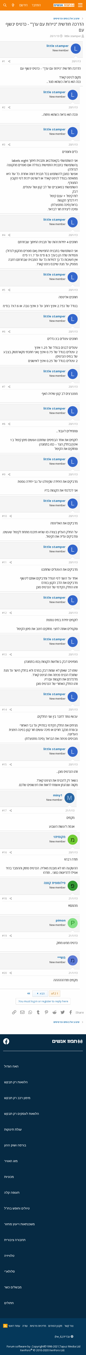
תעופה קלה (11, 1192)
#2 (3, 107)
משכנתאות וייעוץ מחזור (19, 1224)
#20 (4, 973)
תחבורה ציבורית (14, 1240)
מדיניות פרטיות (38, 1326)
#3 (3, 144)
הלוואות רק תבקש (16, 1082)
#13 (4, 654)
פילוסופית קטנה (55, 883)
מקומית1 (59, 837)
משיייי (61, 957)
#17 (4, 810)
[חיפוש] (5, 5)
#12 (4, 613)
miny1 (57, 795)
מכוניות (9, 1177)
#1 (3, 61)
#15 (4, 764)
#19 (4, 935)
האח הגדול (11, 1066)
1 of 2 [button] (54, 993)
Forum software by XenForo (36, 1348)
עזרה (25, 1326)
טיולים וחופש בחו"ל (17, 1208)
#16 (4, 852)
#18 (4, 898)
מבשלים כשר (13, 1287)
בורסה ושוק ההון (15, 1145)
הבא (42, 993)
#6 (3, 331)
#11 (4, 562)
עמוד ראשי (14, 1326)
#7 (3, 386)
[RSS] (5, 1326)
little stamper (72, 36)
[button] (80, 5)
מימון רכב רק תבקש (17, 1098)
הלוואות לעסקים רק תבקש (21, 1113)
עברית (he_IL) (63, 1336)
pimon (61, 920)
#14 (4, 709)
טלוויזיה (9, 1255)
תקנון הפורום (55, 1326)
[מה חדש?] (13, 5)
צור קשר (68, 1326)
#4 (3, 235)
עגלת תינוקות (13, 1129)
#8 (3, 424)
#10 (4, 516)
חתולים (9, 1303)
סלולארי (9, 1271)
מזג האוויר (11, 1161)
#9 (3, 474)
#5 (3, 290)
